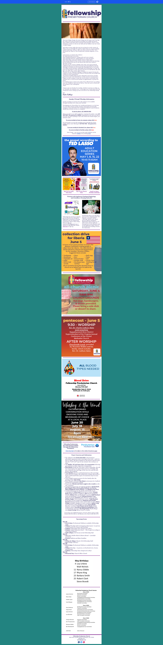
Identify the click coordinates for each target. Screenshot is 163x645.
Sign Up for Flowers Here (81, 192)
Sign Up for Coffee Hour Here (69, 192)
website (79, 133)
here (95, 120)
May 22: (65, 521)
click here (65, 226)
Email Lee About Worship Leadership (94, 192)
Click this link (70, 451)
